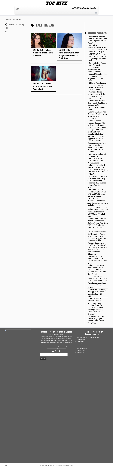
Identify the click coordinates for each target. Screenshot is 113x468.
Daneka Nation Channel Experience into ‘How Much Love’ (96, 243)
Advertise (79, 355)
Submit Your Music (81, 350)
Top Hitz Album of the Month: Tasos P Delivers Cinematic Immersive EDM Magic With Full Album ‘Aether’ (97, 211)
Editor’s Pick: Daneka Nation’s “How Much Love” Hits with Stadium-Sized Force (96, 301)
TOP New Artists (80, 341)
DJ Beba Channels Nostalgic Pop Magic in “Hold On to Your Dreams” (96, 310)
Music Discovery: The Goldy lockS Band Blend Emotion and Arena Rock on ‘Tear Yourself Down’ (97, 105)
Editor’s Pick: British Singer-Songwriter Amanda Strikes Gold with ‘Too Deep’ (96, 86)
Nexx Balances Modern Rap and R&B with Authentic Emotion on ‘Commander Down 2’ (97, 124)
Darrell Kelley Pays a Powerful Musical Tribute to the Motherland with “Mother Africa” (96, 67)
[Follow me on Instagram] (24, 8)
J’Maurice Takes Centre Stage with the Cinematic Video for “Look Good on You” (96, 95)
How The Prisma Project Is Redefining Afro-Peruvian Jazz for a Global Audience (97, 201)
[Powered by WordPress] (54, 465)
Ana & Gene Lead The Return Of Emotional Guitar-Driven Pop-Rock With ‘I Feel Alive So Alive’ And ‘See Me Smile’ (97, 224)
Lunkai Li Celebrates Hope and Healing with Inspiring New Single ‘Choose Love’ (97, 115)
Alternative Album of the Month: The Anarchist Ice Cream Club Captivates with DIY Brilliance (96, 158)
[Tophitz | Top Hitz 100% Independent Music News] (56, 3)
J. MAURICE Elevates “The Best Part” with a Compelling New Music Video (97, 57)
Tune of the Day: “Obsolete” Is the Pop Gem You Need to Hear (96, 187)
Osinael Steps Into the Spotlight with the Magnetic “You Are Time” (97, 77)
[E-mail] (18, 8)
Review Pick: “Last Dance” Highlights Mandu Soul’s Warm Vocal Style (95, 319)
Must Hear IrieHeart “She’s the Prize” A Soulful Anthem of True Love (97, 259)
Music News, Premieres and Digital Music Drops (88, 337)
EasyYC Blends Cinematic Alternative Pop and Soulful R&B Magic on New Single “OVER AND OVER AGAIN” (96, 146)
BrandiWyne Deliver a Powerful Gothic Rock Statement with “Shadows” (97, 250)
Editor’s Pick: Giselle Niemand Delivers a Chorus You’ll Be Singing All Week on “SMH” (97, 168)
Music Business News (82, 348)
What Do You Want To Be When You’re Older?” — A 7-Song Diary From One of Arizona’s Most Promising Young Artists (97, 281)
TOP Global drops (81, 346)
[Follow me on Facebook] (21, 8)
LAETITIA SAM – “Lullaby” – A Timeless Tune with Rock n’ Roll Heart (43, 53)
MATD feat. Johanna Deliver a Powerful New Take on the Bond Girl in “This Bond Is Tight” (97, 48)
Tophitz (45, 465)
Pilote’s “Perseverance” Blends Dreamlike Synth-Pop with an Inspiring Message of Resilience (97, 178)
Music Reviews (80, 344)
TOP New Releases (81, 339)
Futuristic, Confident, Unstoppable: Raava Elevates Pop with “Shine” (96, 293)
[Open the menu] (96, 13)
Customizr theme (69, 465)
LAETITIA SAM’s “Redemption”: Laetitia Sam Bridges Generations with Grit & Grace (69, 54)
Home (7, 20)
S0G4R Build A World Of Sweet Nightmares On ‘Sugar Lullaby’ (96, 194)
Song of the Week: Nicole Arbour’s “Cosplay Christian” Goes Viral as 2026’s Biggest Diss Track (95, 134)
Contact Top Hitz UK (81, 352)
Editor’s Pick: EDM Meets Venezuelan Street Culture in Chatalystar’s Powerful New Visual (96, 269)
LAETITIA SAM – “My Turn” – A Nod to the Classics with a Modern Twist (43, 86)
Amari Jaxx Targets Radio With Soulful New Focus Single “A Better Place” (97, 39)
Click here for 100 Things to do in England (56, 348)
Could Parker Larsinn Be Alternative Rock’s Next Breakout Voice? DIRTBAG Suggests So (97, 235)
